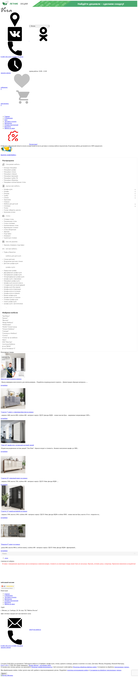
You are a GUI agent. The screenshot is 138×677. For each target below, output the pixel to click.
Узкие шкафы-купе (10, 301)
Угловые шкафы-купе (11, 299)
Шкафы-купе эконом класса (13, 283)
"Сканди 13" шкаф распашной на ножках (14, 511)
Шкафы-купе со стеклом (12, 297)
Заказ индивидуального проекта (11, 379)
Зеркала (6, 232)
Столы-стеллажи (9, 223)
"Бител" (5, 318)
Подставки (7, 234)
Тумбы (6, 195)
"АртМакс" (6, 316)
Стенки (6, 198)
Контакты (8, 126)
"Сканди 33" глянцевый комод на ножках (14, 478)
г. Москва (32, 26)
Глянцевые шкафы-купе (12, 281)
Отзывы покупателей (11, 125)
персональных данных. (121, 667)
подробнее (4, 385)
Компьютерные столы (11, 225)
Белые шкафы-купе (10, 295)
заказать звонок (6, 73)
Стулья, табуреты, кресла (12, 210)
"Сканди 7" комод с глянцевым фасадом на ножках (17, 412)
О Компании (9, 118)
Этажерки (7, 236)
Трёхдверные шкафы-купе (13, 275)
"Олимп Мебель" (8, 329)
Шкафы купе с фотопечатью (13, 304)
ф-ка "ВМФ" (6, 346)
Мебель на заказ (10, 128)
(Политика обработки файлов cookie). (85, 667)
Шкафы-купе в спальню (12, 293)
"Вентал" (5, 320)
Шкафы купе (8, 189)
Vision (4, 340)
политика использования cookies (77, 670)
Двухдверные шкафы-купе (13, 273)
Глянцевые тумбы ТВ (11, 178)
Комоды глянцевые (10, 168)
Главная (7, 116)
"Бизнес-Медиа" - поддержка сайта (39, 665)
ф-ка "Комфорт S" (8, 348)
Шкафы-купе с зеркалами (12, 279)
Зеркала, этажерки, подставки (14, 245)
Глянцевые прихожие (11, 176)
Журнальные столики (11, 227)
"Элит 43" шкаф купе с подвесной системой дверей (17, 445)
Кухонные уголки (9, 212)
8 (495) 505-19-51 (6, 646)
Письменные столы (10, 221)
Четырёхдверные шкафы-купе (14, 277)
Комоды (6, 193)
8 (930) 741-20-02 (17, 57)
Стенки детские (9, 259)
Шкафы (6, 191)
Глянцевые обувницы (11, 180)
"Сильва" (5, 331)
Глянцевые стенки (10, 172)
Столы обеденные (10, 229)
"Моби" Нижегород (9, 327)
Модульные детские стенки (13, 261)
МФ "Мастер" (7, 342)
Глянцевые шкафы (10, 170)
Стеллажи (7, 206)
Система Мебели (8, 344)
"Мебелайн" (6, 325)
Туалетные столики (10, 238)
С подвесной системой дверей (14, 285)
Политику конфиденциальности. (41, 667)
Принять (4, 673)
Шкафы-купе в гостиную (12, 291)
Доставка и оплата (10, 121)
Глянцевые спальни (10, 174)
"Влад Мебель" (7, 322)
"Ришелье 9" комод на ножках (10, 544)
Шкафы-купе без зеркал (12, 287)
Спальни (6, 202)
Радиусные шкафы (10, 270)
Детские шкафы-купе (11, 263)
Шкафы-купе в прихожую (12, 289)
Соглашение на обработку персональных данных (105, 670)
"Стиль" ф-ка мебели (9, 338)
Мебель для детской (11, 204)
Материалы (8, 123)
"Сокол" (5, 335)
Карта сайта (4, 665)
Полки (6, 208)
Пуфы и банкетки (10, 252)
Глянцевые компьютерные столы (15, 182)
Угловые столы (9, 219)
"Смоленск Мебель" (9, 333)
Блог (6, 120)
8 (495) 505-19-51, (6, 57)
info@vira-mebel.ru (35, 629)
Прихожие (7, 200)
